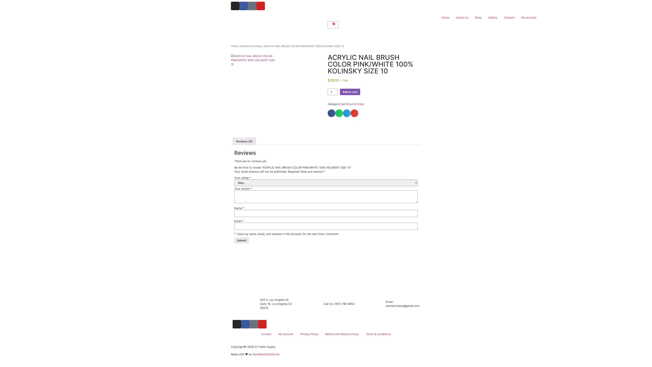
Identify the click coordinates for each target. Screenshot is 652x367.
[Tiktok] (252, 6)
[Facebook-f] (243, 6)
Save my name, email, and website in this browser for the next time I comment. (288, 234)
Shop (478, 17)
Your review (243, 188)
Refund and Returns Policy (342, 334)
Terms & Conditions (378, 334)
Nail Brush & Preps (251, 46)
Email (238, 221)
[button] (331, 113)
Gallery (492, 17)
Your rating (242, 177)
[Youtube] (260, 6)
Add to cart (350, 92)
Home (445, 17)
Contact (509, 17)
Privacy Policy (309, 334)
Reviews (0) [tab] (244, 141)
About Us (462, 17)
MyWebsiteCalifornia (266, 354)
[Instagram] (235, 6)
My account (528, 17)
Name (239, 208)
